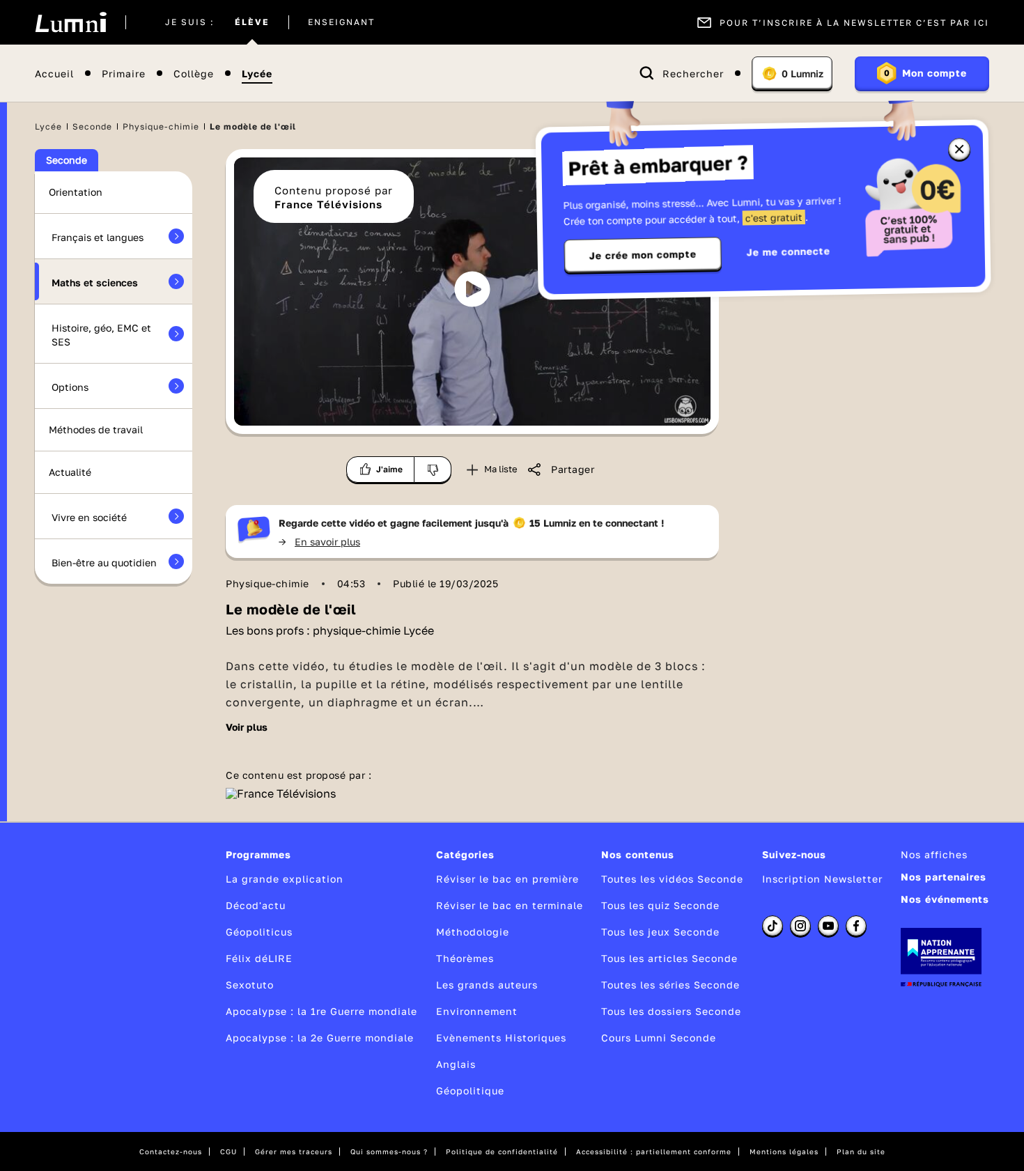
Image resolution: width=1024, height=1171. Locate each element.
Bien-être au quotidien (104, 562)
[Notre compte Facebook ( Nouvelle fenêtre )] (856, 925)
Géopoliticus (259, 932)
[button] (472, 289)
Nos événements (945, 899)
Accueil (54, 73)
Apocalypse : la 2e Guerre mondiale (320, 1038)
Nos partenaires (943, 877)
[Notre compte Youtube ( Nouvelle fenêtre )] (828, 925)
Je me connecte (788, 251)
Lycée (257, 73)
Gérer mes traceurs (293, 1151)
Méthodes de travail (96, 429)
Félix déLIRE (259, 958)
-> (319, 542)
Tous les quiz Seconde (660, 905)
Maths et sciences (95, 282)
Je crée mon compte (643, 255)
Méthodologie (472, 932)
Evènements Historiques (501, 1038)
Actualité (70, 472)
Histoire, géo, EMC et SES (101, 335)
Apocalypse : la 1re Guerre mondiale (321, 1011)
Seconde (92, 126)
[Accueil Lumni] (71, 22)
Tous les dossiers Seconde (671, 1011)
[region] (472, 291)
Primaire (124, 73)
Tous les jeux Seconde (660, 932)
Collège (193, 73)
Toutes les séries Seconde (670, 985)
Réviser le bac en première (507, 879)
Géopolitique (470, 1090)
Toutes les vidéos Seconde (672, 879)
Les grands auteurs (487, 985)
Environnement (477, 1011)
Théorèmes (465, 958)
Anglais (456, 1064)
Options (70, 387)
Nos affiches (934, 854)
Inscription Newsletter (822, 879)
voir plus (246, 727)
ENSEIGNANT (341, 22)
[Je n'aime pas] (432, 469)
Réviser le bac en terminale (509, 905)
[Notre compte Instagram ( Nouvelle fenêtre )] (800, 925)
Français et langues (97, 237)
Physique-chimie (161, 126)
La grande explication (284, 879)
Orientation (75, 192)
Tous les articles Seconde (669, 958)
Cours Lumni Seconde (658, 1038)
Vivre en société (89, 517)
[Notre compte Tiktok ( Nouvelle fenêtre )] (772, 925)
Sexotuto (250, 985)
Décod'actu (256, 905)
